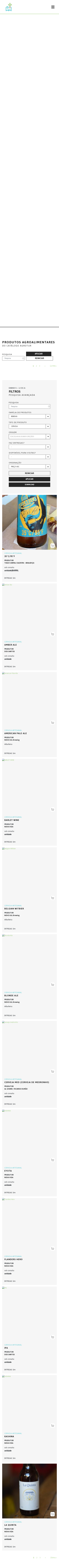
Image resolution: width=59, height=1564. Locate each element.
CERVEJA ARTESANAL (13, 553)
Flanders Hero (13, 1259)
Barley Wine (11, 820)
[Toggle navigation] (53, 7)
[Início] (8, 7)
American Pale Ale (15, 733)
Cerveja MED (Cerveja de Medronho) (26, 1082)
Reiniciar (39, 358)
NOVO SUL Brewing (11, 740)
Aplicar (39, 354)
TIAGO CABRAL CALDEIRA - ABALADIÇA (19, 563)
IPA (6, 1348)
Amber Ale (10, 645)
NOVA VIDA (8, 826)
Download (29, 484)
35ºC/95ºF (9, 556)
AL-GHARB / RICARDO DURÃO (15, 1089)
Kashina (9, 1436)
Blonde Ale (11, 995)
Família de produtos (20, 412)
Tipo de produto (18, 422)
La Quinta (10, 1525)
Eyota (8, 1171)
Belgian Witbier (14, 908)
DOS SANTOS (9, 651)
